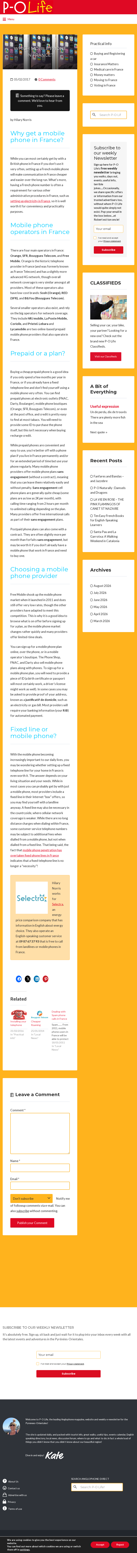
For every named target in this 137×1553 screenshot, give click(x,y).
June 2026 (100, 600)
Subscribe (108, 249)
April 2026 (101, 614)
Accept (100, 1544)
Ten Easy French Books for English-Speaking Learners (107, 520)
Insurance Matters (106, 64)
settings (25, 1549)
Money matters (104, 75)
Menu (10, 19)
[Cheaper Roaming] (39, 1015)
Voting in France (104, 85)
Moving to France (105, 80)
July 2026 (100, 593)
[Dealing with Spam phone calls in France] (62, 1030)
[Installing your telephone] (18, 1015)
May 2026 (100, 607)
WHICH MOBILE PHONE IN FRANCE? (40, 52)
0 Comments (46, 79)
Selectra (57, 904)
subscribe (22, 1211)
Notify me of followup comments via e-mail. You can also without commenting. (40, 1205)
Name (15, 1161)
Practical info (101, 43)
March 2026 (102, 621)
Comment (18, 1110)
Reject (120, 1544)
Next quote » (98, 432)
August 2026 (102, 586)
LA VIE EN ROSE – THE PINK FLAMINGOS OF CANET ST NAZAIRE (107, 504)
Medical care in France (108, 69)
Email (14, 1179)
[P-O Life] (28, 7)
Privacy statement (112, 241)
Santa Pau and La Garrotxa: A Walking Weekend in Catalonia (104, 536)
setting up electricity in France (30, 201)
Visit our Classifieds (106, 356)
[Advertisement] (40, 1268)
